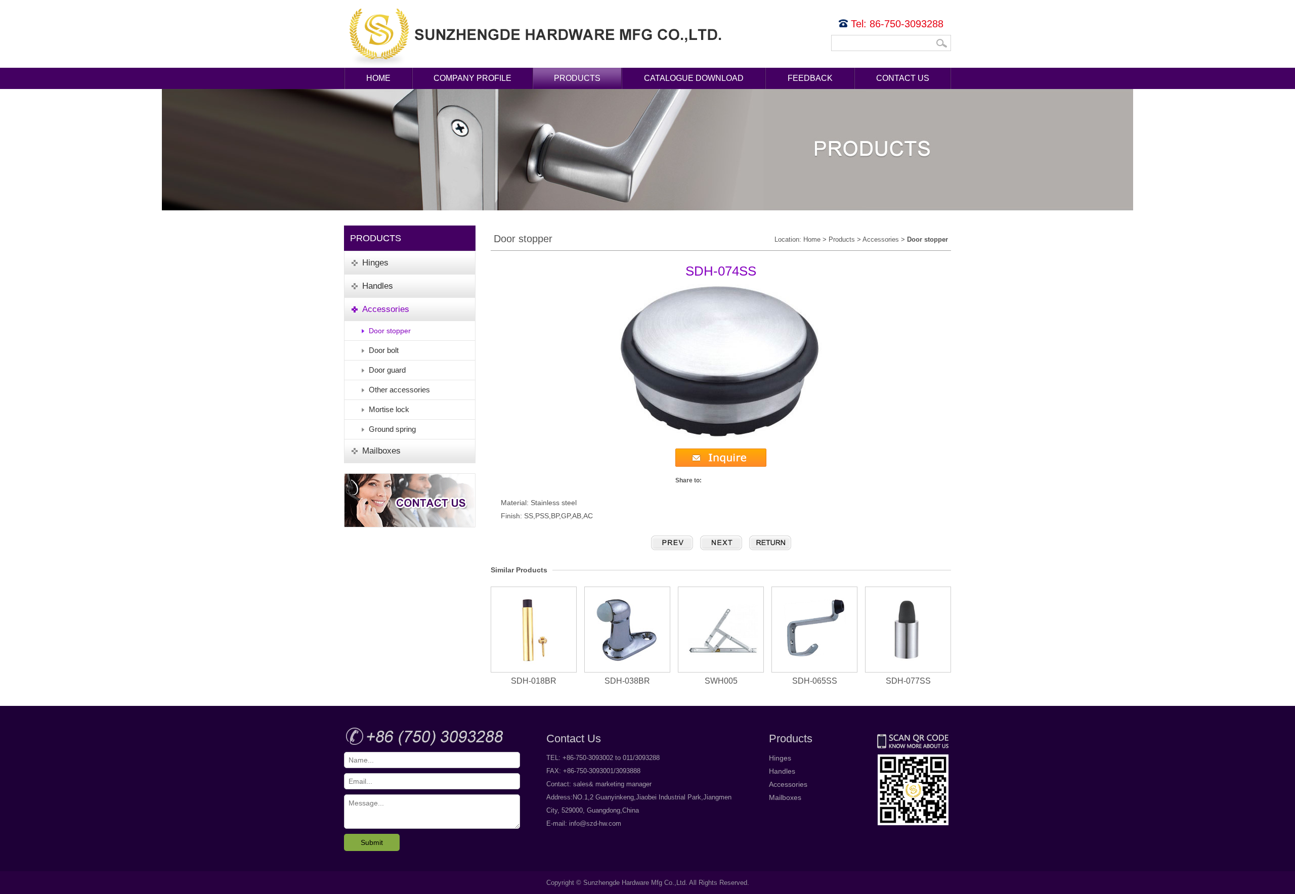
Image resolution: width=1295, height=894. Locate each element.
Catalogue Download (694, 78)
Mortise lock (389, 409)
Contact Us (902, 78)
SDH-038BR (627, 681)
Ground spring (392, 429)
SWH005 (721, 681)
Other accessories (399, 389)
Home (378, 78)
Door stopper (390, 331)
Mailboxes (785, 797)
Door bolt (384, 350)
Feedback (810, 78)
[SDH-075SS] (721, 542)
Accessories (880, 239)
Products (577, 78)
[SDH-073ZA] (672, 542)
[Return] (770, 542)
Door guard (387, 370)
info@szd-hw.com (595, 823)
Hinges (780, 758)
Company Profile (472, 78)
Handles (782, 771)
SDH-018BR (533, 681)
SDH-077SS (908, 681)
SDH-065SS (814, 681)
